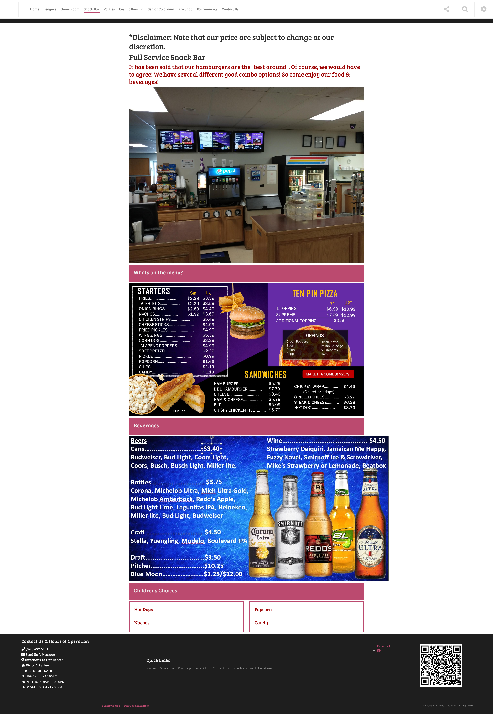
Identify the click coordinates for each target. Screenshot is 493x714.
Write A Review (38, 665)
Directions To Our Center (44, 659)
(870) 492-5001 (37, 648)
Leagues (50, 9)
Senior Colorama (161, 9)
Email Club (201, 668)
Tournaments (207, 9)
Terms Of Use (111, 705)
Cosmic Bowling (131, 9)
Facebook (384, 646)
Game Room (70, 9)
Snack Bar (91, 9)
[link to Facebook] (379, 650)
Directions (240, 668)
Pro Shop (185, 9)
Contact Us (230, 9)
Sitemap (268, 668)
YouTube (255, 668)
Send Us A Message (40, 654)
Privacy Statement (136, 705)
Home (34, 9)
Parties (109, 9)
